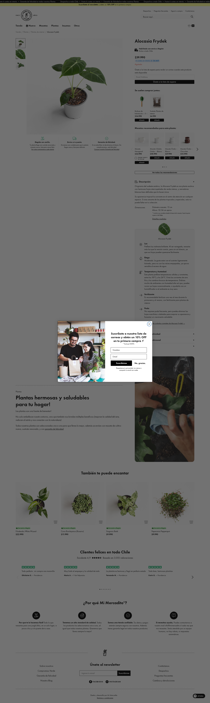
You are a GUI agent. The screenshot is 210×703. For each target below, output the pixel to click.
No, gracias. (140, 363)
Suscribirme (121, 363)
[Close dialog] (149, 324)
